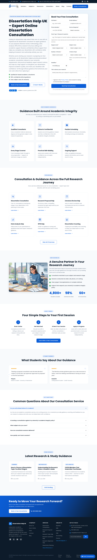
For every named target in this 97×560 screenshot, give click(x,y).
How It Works (38, 85)
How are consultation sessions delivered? (22, 430)
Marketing (58, 530)
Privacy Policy (65, 80)
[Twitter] (85, 1)
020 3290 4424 (14, 1)
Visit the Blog (48, 487)
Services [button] (23, 6)
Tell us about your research (58, 69)
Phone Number (55, 27)
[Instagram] (21, 539)
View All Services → (48, 547)
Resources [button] (40, 6)
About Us (31, 525)
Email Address (73, 20)
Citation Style (73, 52)
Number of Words (56, 52)
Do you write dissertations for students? (22, 408)
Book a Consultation (80, 6)
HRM (57, 533)
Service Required (74, 27)
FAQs (30, 530)
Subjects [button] (31, 6)
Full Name (54, 20)
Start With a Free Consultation (48, 340)
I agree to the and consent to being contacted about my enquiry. (67, 81)
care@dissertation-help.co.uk (28, 1)
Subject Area (72, 45)
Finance (58, 538)
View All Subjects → (61, 540)
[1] (85, 536)
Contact (68, 6)
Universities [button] (49, 6)
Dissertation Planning (48, 545)
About (57, 6)
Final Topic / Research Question (59, 34)
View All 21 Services (48, 242)
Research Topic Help (48, 534)
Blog (63, 6)
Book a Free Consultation (19, 85)
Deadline (54, 62)
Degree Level (55, 45)
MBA (57, 528)
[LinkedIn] (82, 1)
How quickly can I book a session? (20, 435)
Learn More (14, 210)
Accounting (59, 535)
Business (58, 525)
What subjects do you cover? (18, 425)
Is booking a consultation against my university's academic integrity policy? (32, 420)
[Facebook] (87, 1)
